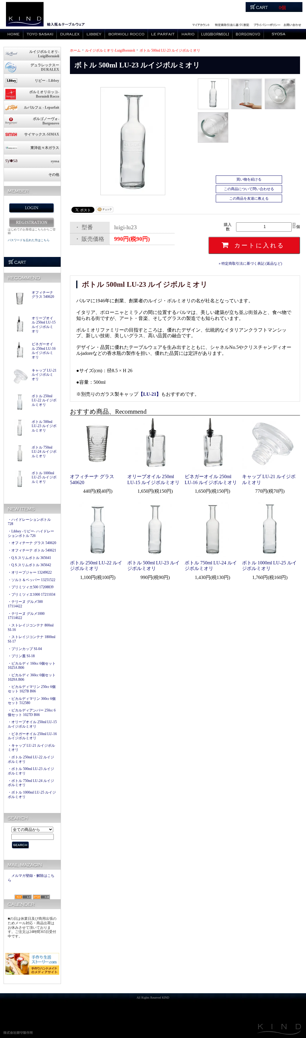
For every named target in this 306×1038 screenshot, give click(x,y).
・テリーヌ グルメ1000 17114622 (26, 616)
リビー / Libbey (94, 34)
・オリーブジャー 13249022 (30, 572)
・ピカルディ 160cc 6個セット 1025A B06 (32, 665)
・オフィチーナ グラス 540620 (32, 543)
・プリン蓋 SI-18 (21, 656)
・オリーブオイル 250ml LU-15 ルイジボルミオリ (32, 724)
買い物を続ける (248, 179)
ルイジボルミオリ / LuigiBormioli (215, 34)
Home (13, 34)
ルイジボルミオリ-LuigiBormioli (110, 50)
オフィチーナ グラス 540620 (43, 294)
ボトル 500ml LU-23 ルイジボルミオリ (44, 426)
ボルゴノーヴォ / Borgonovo (248, 34)
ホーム (75, 50)
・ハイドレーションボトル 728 (29, 522)
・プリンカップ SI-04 (25, 649)
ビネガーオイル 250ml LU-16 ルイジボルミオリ (44, 350)
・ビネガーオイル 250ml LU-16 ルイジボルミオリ (32, 736)
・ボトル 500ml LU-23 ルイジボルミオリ (31, 771)
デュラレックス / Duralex (70, 34)
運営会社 (267, 24)
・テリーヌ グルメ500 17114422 (25, 604)
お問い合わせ (292, 24)
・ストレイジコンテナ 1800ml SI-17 (31, 639)
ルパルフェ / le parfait (163, 34)
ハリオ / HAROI (188, 34)
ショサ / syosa (278, 34)
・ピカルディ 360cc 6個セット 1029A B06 (32, 677)
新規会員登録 (31, 222)
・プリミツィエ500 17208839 (30, 587)
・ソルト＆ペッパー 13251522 (31, 580)
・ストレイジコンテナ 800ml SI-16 (30, 627)
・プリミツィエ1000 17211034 (31, 594)
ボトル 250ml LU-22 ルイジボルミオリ (44, 400)
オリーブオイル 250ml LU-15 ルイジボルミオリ (44, 324)
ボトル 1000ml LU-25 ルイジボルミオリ (44, 477)
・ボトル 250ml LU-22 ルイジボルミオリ (31, 759)
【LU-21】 (149, 394)
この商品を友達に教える (249, 198)
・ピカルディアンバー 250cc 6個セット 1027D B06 (32, 712)
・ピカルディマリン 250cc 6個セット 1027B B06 (32, 689)
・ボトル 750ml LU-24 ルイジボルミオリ (31, 783)
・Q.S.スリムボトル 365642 (29, 565)
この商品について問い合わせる (249, 189)
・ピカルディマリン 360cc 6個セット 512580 (32, 701)
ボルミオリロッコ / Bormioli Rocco (126, 34)
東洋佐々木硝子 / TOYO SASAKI (40, 34)
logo (24, 14)
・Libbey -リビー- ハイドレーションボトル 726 (31, 533)
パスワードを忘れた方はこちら (29, 240)
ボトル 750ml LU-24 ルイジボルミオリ (44, 451)
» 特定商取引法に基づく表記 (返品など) (250, 263)
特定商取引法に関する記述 (232, 24)
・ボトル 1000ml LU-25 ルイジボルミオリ (32, 794)
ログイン (200, 24)
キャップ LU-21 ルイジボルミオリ (44, 374)
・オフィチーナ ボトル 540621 (32, 550)
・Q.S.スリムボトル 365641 (29, 558)
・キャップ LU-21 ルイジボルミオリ (31, 747)
